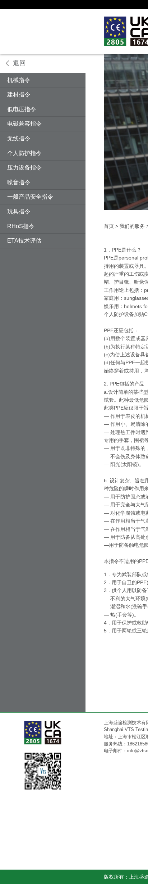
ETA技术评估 (24, 241)
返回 (19, 63)
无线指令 (18, 138)
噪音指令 (18, 182)
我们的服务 (132, 226)
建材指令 (18, 94)
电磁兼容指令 (24, 124)
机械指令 (18, 80)
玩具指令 (18, 211)
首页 (109, 226)
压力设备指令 (24, 167)
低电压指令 (21, 109)
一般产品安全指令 (30, 197)
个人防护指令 (24, 153)
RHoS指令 (20, 226)
